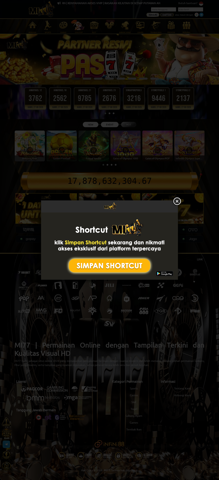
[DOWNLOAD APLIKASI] (109, 245)
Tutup (177, 201)
